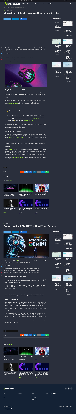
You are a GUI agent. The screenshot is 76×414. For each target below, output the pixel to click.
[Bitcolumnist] (12, 4)
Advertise (66, 0)
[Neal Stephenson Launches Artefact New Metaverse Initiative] (11, 203)
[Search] (70, 3)
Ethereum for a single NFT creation (16, 137)
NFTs (28, 3)
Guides (43, 3)
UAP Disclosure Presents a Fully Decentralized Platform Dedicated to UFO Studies (11, 194)
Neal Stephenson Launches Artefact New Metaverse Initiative (10, 209)
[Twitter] (2, 53)
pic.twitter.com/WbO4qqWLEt (31, 118)
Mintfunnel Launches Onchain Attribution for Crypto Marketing (58, 72)
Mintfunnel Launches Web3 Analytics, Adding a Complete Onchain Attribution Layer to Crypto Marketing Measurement (69, 52)
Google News (34, 399)
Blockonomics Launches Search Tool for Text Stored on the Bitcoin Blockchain (22, 0)
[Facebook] (2, 51)
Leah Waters (6, 340)
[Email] (2, 62)
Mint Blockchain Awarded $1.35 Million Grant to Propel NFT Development (26, 194)
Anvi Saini (6, 176)
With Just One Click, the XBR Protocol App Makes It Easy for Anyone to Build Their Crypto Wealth (26, 210)
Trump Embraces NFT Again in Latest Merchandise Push (41, 194)
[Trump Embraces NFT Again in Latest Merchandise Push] (42, 188)
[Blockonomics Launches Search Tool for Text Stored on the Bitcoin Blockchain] (56, 41)
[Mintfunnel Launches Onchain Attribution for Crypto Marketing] (56, 64)
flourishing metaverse (13, 103)
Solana (5, 167)
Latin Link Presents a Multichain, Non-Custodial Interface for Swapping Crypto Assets (69, 31)
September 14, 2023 (28, 120)
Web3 (23, 3)
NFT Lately (34, 397)
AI (31, 3)
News (5, 10)
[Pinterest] (2, 59)
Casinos (37, 3)
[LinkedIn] (2, 56)
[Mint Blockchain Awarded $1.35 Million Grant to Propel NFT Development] (26, 188)
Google (16, 260)
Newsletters (50, 3)
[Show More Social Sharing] (29, 19)
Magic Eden (21, 92)
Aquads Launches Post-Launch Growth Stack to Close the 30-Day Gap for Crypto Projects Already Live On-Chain (69, 74)
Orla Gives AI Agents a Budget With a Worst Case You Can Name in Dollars (58, 25)
